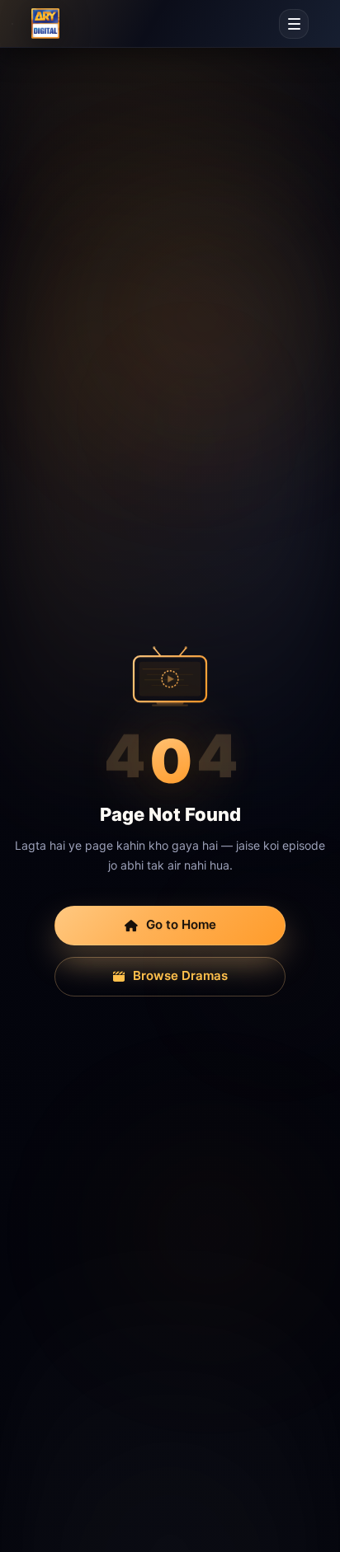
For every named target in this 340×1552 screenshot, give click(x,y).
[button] (294, 24)
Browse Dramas (180, 975)
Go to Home (181, 924)
